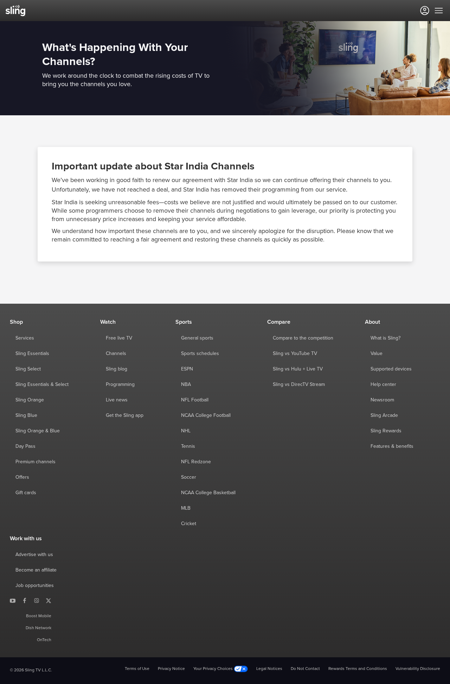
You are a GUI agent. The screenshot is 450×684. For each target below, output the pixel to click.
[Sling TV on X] (48, 600)
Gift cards (25, 492)
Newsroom (382, 400)
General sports (197, 338)
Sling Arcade (384, 415)
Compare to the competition (303, 338)
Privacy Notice (171, 669)
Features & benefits (392, 446)
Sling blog (116, 369)
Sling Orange (29, 400)
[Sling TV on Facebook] (24, 600)
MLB (186, 508)
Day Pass (25, 446)
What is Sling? (385, 338)
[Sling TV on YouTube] (12, 600)
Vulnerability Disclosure (418, 669)
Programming (120, 384)
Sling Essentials (32, 353)
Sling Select (28, 369)
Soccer (188, 477)
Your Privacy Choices (213, 669)
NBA (186, 384)
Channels (116, 353)
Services (24, 338)
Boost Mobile (38, 616)
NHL (186, 430)
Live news (117, 400)
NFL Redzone (196, 461)
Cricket (188, 523)
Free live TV (119, 338)
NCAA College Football (206, 415)
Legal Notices (269, 669)
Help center (383, 384)
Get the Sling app (124, 415)
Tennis (188, 446)
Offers (22, 477)
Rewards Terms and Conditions (357, 669)
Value (376, 353)
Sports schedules (200, 353)
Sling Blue (26, 415)
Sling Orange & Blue (37, 430)
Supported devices (391, 369)
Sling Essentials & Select (42, 384)
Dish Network (38, 628)
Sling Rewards (386, 430)
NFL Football (194, 400)
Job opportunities (34, 585)
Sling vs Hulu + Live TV (298, 369)
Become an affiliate (36, 570)
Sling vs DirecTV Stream (299, 384)
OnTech (44, 640)
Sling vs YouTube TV (295, 353)
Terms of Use (137, 669)
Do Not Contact (305, 669)
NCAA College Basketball (208, 492)
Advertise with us (34, 554)
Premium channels (35, 461)
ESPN (187, 369)
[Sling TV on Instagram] (36, 600)
